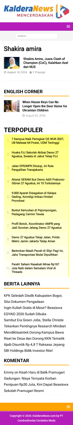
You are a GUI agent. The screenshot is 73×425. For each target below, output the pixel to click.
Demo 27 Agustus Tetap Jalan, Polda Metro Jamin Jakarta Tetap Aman (36, 239)
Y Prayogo (39, 72)
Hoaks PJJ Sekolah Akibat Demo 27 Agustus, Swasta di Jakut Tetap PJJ (35, 154)
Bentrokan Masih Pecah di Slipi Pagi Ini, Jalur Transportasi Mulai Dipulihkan (37, 252)
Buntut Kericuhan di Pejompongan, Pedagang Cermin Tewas (34, 212)
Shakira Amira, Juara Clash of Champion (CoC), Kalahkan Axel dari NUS (45, 63)
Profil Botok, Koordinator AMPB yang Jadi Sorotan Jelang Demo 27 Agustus (37, 225)
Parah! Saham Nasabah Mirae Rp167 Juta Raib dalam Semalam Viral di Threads (35, 268)
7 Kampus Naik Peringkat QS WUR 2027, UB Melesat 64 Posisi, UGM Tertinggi (38, 141)
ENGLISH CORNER (23, 91)
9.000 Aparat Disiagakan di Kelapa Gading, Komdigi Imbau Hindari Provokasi (34, 196)
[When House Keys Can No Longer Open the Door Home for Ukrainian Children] (11, 109)
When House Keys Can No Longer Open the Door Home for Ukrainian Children (44, 106)
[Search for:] (36, 36)
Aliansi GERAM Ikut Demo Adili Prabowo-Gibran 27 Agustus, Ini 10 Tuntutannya (38, 181)
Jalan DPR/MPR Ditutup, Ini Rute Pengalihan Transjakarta (33, 168)
